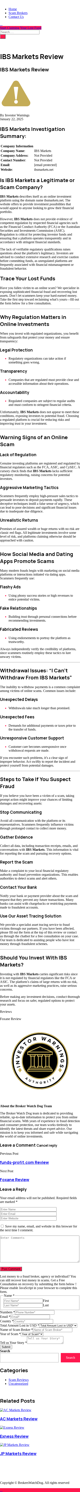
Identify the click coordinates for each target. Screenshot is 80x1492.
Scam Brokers (18, 13)
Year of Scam (10, 1334)
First (46, 1300)
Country (7, 1321)
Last (46, 1305)
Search (5, 1351)
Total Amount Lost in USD (19, 1325)
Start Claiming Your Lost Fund (20, 28)
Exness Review (14, 1436)
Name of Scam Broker (16, 1329)
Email (5, 1316)
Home (13, 9)
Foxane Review (14, 1179)
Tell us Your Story (13, 1342)
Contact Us (16, 17)
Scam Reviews (19, 1380)
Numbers (7, 1312)
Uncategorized (18, 1383)
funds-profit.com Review (24, 1162)
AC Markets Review (19, 1419)
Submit (6, 1347)
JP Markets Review (18, 1453)
